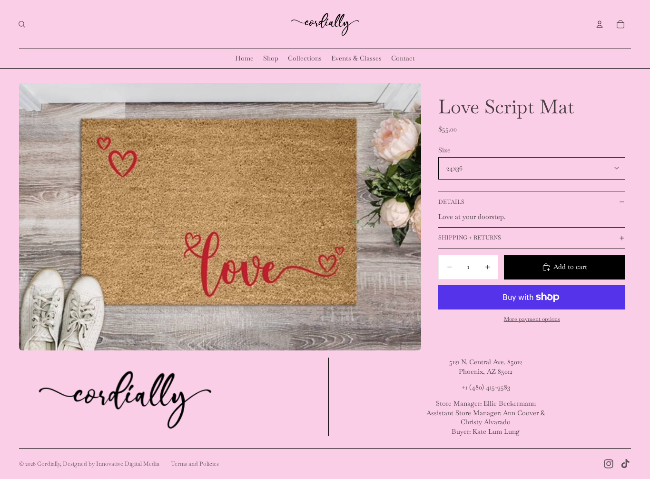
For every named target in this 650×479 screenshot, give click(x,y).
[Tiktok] (625, 463)
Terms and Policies (195, 464)
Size (444, 149)
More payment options (532, 318)
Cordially (48, 464)
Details (451, 201)
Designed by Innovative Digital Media (111, 464)
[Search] (21, 24)
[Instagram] (608, 463)
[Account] (599, 24)
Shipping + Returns (469, 237)
